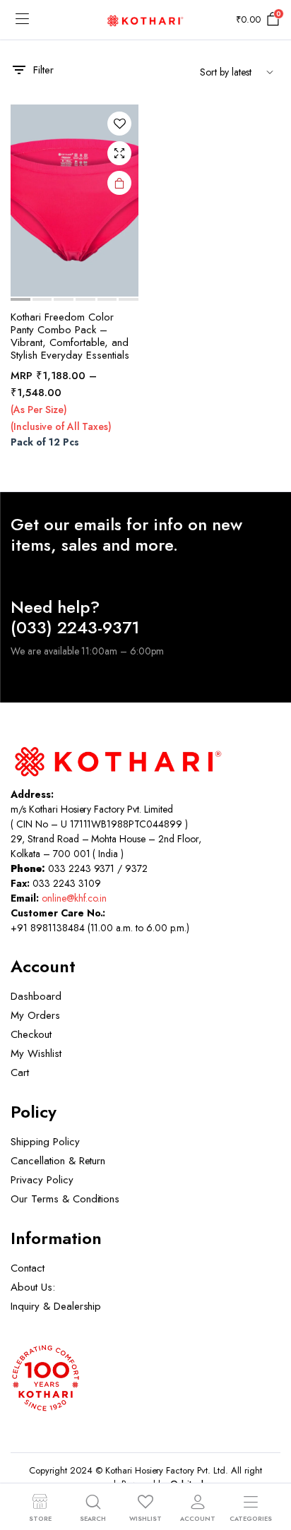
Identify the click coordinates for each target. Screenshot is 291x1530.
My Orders (35, 1015)
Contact (27, 1268)
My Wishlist (36, 1053)
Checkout (31, 1034)
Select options (119, 183)
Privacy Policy (42, 1180)
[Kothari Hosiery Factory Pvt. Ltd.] (145, 19)
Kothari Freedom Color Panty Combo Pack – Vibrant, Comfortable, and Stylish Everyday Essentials (70, 336)
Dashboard (36, 996)
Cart (20, 1072)
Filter (43, 70)
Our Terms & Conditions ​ (67, 1199)
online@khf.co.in (74, 898)
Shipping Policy (45, 1141)
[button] (120, 124)
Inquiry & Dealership (56, 1306)
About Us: (33, 1287)
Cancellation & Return (58, 1161)
